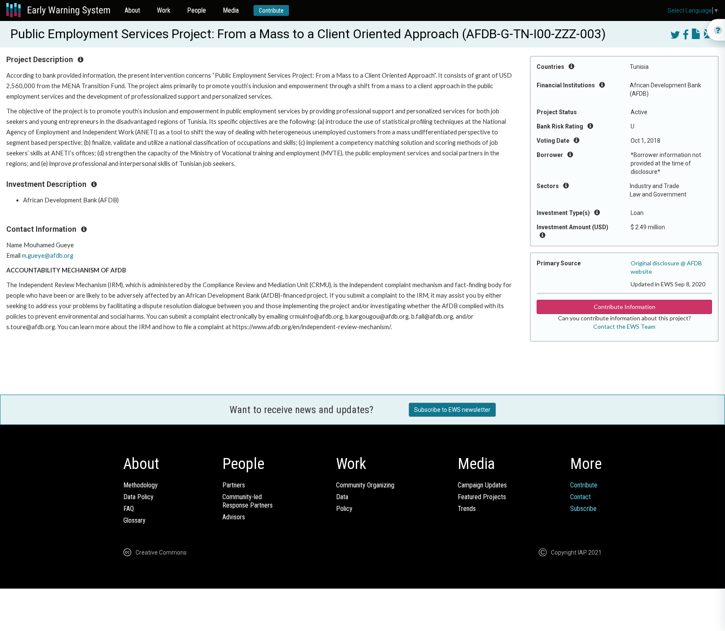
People (196, 10)
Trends (467, 509)
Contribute (271, 10)
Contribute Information (624, 306)
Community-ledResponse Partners (247, 501)
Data (342, 497)
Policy (344, 509)
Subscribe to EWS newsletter (452, 409)
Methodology (140, 485)
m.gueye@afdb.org (47, 255)
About (132, 10)
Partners (233, 485)
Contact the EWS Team (624, 326)
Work (163, 10)
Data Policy (138, 497)
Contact (580, 497)
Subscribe (583, 509)
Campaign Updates (482, 485)
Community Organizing (365, 485)
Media (231, 10)
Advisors (233, 517)
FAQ (128, 509)
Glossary (134, 520)
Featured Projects (482, 497)
